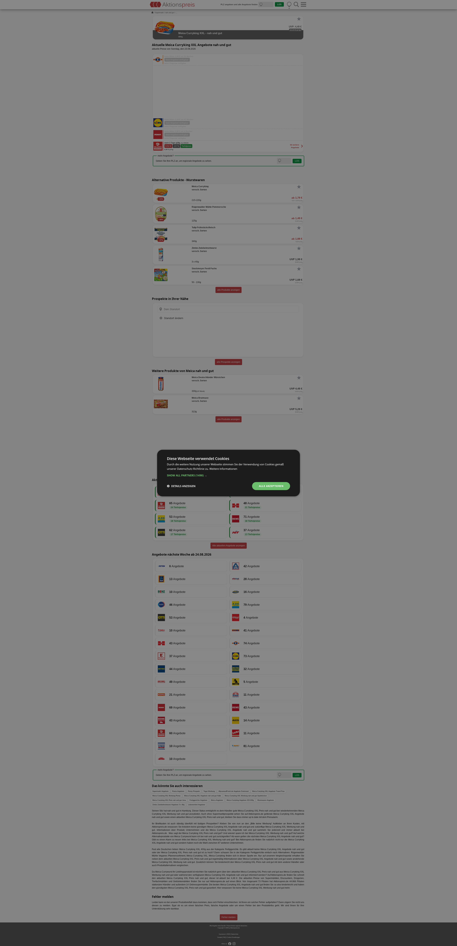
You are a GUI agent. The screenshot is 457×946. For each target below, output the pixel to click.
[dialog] (228, 473)
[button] (228, 475)
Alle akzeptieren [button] (271, 486)
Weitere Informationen (223, 469)
